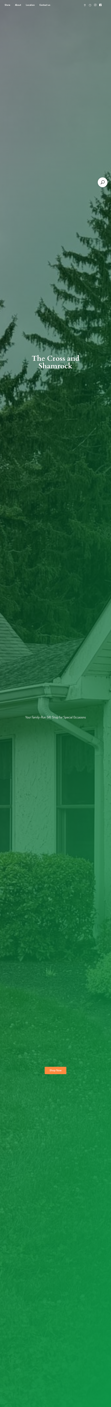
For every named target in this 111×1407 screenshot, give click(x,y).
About (18, 4)
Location (30, 4)
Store (7, 4)
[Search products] (102, 182)
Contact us (44, 4)
